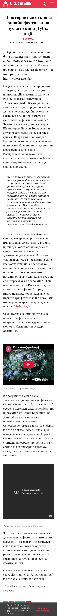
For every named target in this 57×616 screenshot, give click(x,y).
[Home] (5, 4)
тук (8, 610)
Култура (28, 39)
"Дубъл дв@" (22, 306)
